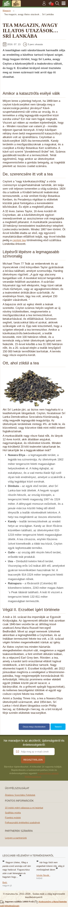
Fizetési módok (13, 817)
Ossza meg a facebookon (34, 727)
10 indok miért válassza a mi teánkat (24, 807)
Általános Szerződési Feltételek (20, 795)
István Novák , (43, 875)
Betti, (5, 882)
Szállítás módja (13, 812)
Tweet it (58, 727)
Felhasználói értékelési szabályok (22, 822)
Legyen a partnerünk (16, 837)
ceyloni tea (19, 240)
